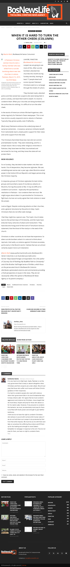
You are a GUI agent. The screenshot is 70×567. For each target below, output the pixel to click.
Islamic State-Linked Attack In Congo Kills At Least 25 (15, 531)
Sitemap (24, 565)
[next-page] (5, 366)
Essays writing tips (55, 85)
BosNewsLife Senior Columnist (20, 284)
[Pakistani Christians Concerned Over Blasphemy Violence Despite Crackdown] (8, 349)
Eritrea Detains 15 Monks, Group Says (39, 529)
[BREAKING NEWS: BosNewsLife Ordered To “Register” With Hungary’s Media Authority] (28, 503)
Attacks (8, 284)
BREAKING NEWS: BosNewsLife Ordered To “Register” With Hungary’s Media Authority (38, 506)
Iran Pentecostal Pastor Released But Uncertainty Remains (11, 311)
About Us (35, 23)
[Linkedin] (37, 47)
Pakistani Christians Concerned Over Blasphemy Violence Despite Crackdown (7, 359)
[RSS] (58, 1)
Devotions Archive (55, 64)
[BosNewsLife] (35, 12)
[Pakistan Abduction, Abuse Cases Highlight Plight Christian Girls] (38, 349)
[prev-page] (2, 366)
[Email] (41, 47)
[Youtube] (67, 1)
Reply (9, 433)
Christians (32, 284)
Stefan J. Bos (29, 42)
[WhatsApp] (33, 47)
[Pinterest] (29, 47)
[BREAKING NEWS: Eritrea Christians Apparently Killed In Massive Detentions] (28, 517)
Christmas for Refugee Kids (58, 80)
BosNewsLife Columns (32, 62)
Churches (39, 284)
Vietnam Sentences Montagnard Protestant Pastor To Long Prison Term (23, 359)
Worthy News (53, 96)
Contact (27, 23)
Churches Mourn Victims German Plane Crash (35, 310)
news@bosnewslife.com (32, 558)
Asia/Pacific (9, 27)
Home (2, 27)
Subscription (44, 23)
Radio (51, 23)
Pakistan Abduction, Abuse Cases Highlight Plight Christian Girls (38, 359)
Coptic (3, 287)
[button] (66, 23)
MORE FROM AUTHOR (24, 340)
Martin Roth (7, 54)
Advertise (20, 23)
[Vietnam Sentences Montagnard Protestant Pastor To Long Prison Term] (23, 349)
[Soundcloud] (61, 1)
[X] (64, 1)
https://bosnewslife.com (20, 324)
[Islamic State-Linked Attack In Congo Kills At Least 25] (5, 531)
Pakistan (38, 31)
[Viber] (49, 47)
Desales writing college (57, 82)
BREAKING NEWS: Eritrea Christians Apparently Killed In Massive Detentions (39, 519)
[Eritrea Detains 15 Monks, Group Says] (28, 529)
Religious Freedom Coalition (58, 93)
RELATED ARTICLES (8, 340)
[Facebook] (55, 1)
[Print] (45, 47)
